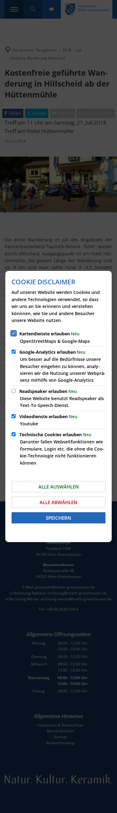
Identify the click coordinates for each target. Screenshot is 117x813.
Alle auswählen (58, 487)
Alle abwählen (58, 502)
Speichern (58, 518)
